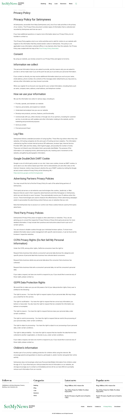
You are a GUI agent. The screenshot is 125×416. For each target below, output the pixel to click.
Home (15, 10)
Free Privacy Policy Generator (48, 48)
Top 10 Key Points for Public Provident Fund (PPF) (77, 390)
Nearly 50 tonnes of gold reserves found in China (77, 396)
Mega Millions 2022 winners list (74, 385)
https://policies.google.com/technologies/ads (28, 173)
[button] (76, 3)
